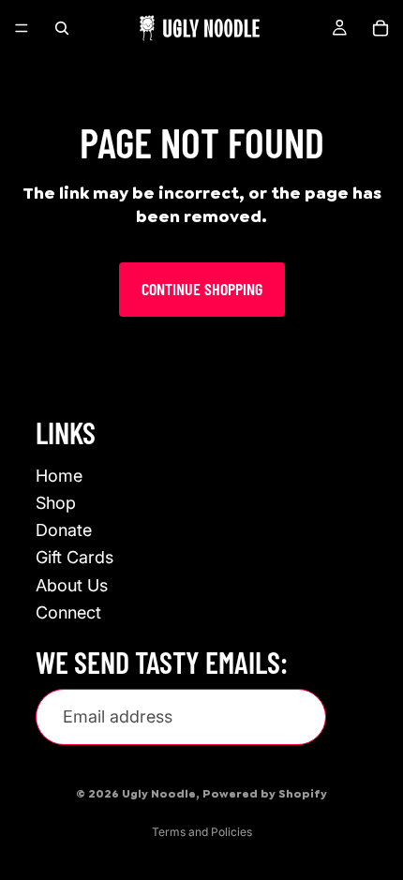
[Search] (61, 28)
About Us (72, 584)
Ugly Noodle (159, 793)
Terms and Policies (202, 832)
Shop (56, 503)
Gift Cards (74, 557)
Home (59, 475)
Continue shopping (202, 288)
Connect (68, 611)
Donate (64, 530)
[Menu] (21, 28)
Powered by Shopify (264, 793)
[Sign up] (361, 717)
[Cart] (380, 28)
